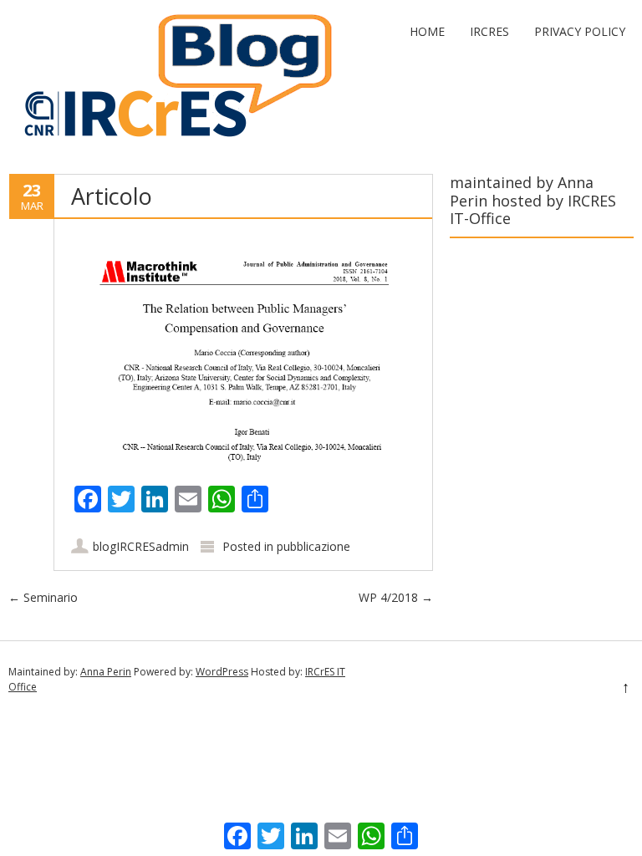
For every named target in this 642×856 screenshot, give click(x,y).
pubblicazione (313, 546)
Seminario (43, 597)
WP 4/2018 (396, 597)
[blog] (171, 140)
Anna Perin (105, 672)
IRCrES (489, 31)
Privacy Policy (579, 31)
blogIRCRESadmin (141, 546)
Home (427, 31)
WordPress (222, 672)
